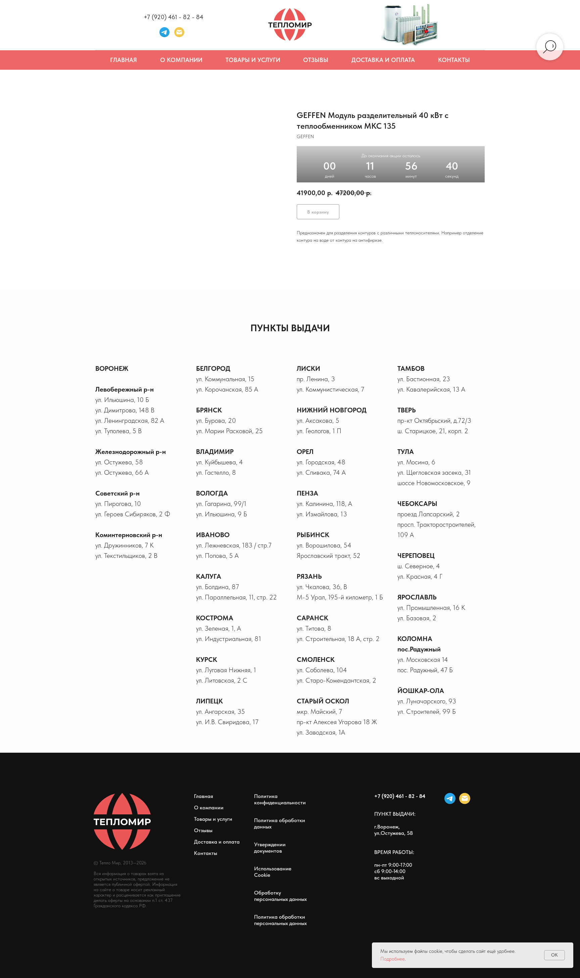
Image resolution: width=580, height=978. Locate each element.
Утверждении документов (270, 847)
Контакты (454, 59)
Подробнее (392, 959)
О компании (181, 59)
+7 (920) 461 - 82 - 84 (173, 16)
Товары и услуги (253, 59)
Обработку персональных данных (280, 895)
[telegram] (164, 32)
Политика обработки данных (279, 823)
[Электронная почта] (179, 32)
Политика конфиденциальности (280, 799)
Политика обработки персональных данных (280, 920)
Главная (123, 59)
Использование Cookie (272, 871)
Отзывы (315, 59)
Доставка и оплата (383, 59)
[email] (464, 798)
